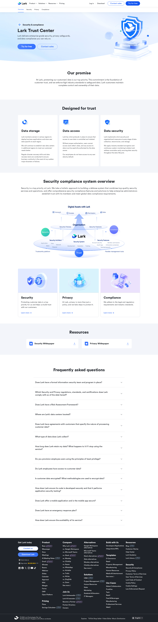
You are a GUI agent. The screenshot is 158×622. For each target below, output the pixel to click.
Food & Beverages (112, 598)
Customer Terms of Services (136, 574)
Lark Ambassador (69, 595)
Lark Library (130, 558)
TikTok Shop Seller (95, 619)
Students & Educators (91, 593)
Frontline (109, 589)
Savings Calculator (49, 608)
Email (44, 561)
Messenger (46, 549)
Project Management (91, 581)
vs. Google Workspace (71, 549)
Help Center (130, 552)
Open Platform (47, 595)
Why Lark (66, 546)
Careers (65, 608)
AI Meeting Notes (48, 558)
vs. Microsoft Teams (70, 552)
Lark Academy (131, 555)
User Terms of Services (134, 577)
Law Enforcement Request (135, 589)
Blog (127, 546)
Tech (108, 592)
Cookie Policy (131, 583)
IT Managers (88, 596)
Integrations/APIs (112, 549)
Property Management (114, 564)
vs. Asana (66, 564)
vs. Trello (66, 573)
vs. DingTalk (67, 579)
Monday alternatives (91, 562)
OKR (43, 592)
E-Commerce (111, 558)
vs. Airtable (67, 570)
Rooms (44, 568)
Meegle (45, 586)
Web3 (108, 607)
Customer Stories (132, 549)
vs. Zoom (66, 582)
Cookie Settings (131, 586)
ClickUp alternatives (91, 565)
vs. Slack (66, 555)
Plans (44, 604)
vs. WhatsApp (68, 567)
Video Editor (106, 619)
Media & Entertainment (114, 573)
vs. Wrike (66, 576)
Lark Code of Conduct (134, 580)
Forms (44, 589)
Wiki (43, 583)
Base (43, 546)
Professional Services (114, 604)
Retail (108, 561)
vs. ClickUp (67, 561)
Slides (44, 574)
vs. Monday (67, 558)
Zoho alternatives (90, 559)
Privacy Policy (131, 571)
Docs (44, 552)
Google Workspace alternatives (91, 547)
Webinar (45, 571)
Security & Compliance (134, 568)
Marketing (87, 590)
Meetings (45, 555)
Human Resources (90, 584)
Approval (45, 580)
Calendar (45, 577)
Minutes (45, 565)
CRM (86, 578)
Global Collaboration (113, 586)
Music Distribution (118, 619)
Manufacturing (111, 567)
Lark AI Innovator (69, 599)
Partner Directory (69, 605)
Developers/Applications (115, 546)
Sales (86, 587)
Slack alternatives (90, 556)
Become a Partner (69, 602)
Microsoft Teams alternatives (90, 552)
